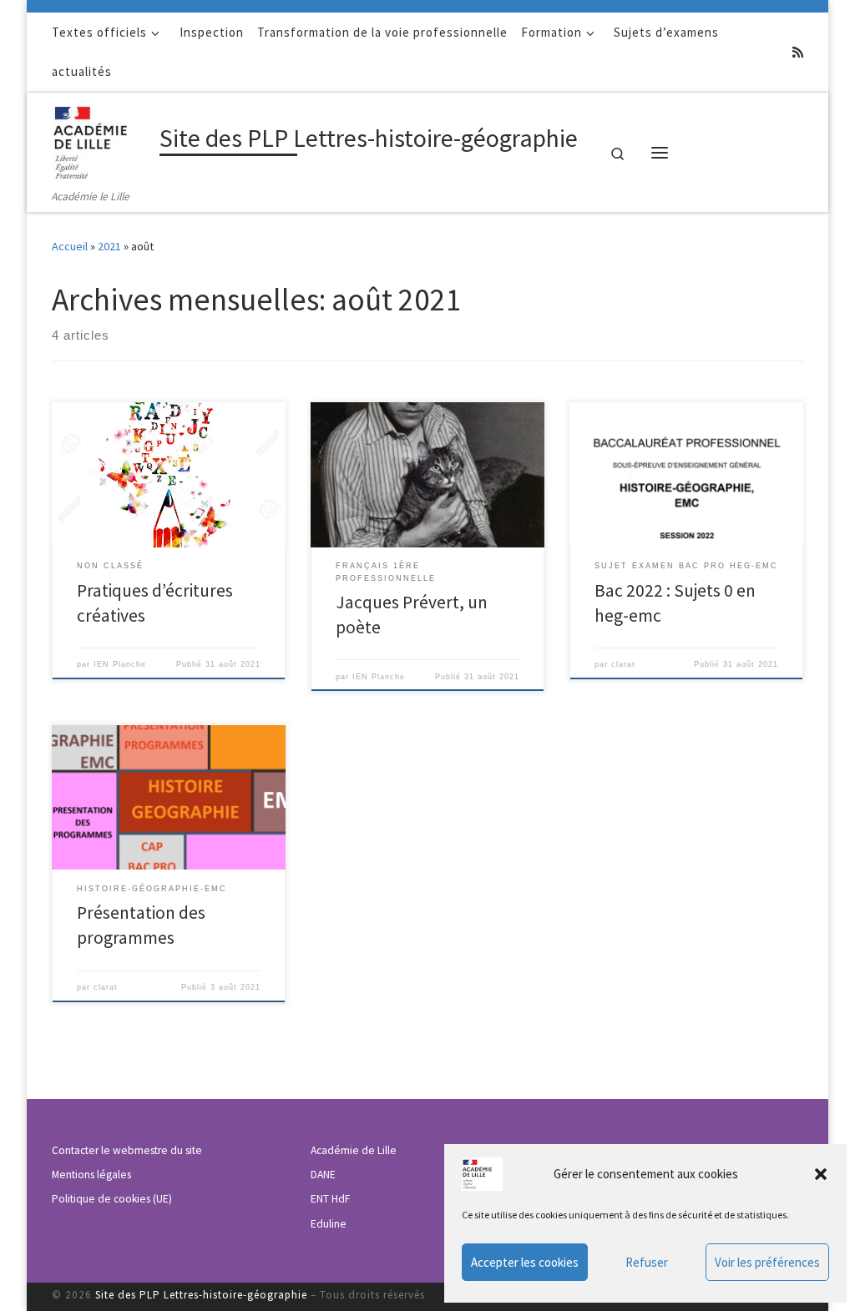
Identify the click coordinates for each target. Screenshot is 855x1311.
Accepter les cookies (525, 1262)
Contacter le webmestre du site (127, 1150)
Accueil (70, 246)
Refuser (646, 1262)
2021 (109, 246)
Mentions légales (91, 1174)
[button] (820, 1174)
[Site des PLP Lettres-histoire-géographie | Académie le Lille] (103, 139)
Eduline (329, 1224)
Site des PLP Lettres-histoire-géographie (201, 1295)
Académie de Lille (354, 1150)
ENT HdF (330, 1199)
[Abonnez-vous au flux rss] (797, 52)
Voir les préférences (767, 1262)
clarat (623, 664)
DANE (323, 1174)
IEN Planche (120, 664)
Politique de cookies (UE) (112, 1199)
